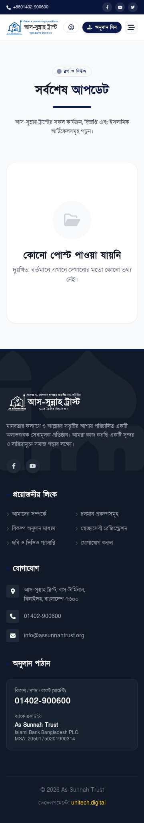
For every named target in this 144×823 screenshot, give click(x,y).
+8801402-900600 (30, 7)
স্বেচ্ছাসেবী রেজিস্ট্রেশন (104, 528)
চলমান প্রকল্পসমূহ (99, 514)
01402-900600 (42, 616)
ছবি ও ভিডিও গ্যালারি (33, 543)
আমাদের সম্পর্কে (29, 514)
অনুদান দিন (106, 27)
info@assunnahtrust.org (54, 635)
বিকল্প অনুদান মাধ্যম (33, 528)
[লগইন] (71, 27)
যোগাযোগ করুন (97, 543)
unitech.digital (88, 803)
